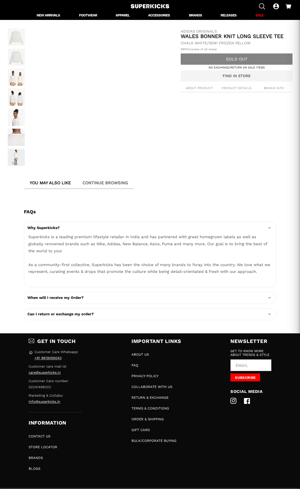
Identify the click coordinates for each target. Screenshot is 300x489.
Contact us (39, 436)
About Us (140, 354)
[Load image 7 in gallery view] (16, 157)
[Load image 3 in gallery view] (16, 77)
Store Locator (43, 447)
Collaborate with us (151, 387)
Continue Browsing (105, 182)
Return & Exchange (150, 397)
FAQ (134, 365)
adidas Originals (199, 31)
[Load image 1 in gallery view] (16, 37)
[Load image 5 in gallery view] (16, 117)
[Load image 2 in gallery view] (16, 57)
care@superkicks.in (45, 372)
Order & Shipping (147, 419)
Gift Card (140, 430)
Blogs (34, 468)
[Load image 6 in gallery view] (16, 137)
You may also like (50, 182)
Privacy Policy (144, 376)
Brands (36, 458)
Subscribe (245, 378)
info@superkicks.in (44, 401)
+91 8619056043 (48, 358)
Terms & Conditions (150, 408)
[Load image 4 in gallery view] (16, 97)
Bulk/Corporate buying (153, 441)
